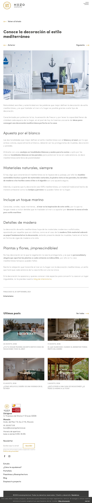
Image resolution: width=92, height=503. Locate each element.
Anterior (11, 45)
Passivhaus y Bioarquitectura (15, 474)
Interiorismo (8, 296)
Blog (5, 478)
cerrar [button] (87, 501)
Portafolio (7, 471)
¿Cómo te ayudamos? (12, 467)
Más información (64, 501)
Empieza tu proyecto (12, 482)
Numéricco (75, 495)
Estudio (6, 464)
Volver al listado (14, 22)
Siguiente (80, 45)
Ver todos (80, 313)
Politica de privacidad (10, 451)
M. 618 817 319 (9, 426)
